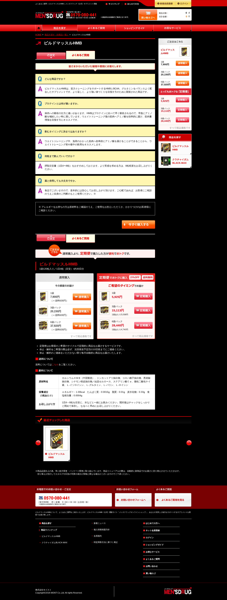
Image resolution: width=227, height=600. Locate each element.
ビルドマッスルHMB (51, 536)
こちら (55, 364)
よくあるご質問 (153, 559)
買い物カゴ (151, 573)
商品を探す (47, 523)
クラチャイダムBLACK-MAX (54, 542)
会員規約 (98, 536)
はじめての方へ (153, 523)
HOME (38, 35)
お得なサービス (153, 552)
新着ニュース (100, 523)
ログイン (150, 537)
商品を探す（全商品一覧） (57, 35)
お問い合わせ (152, 566)
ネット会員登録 (153, 530)
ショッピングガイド (155, 545)
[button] (82, 295)
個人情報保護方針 (102, 529)
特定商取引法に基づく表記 (106, 542)
